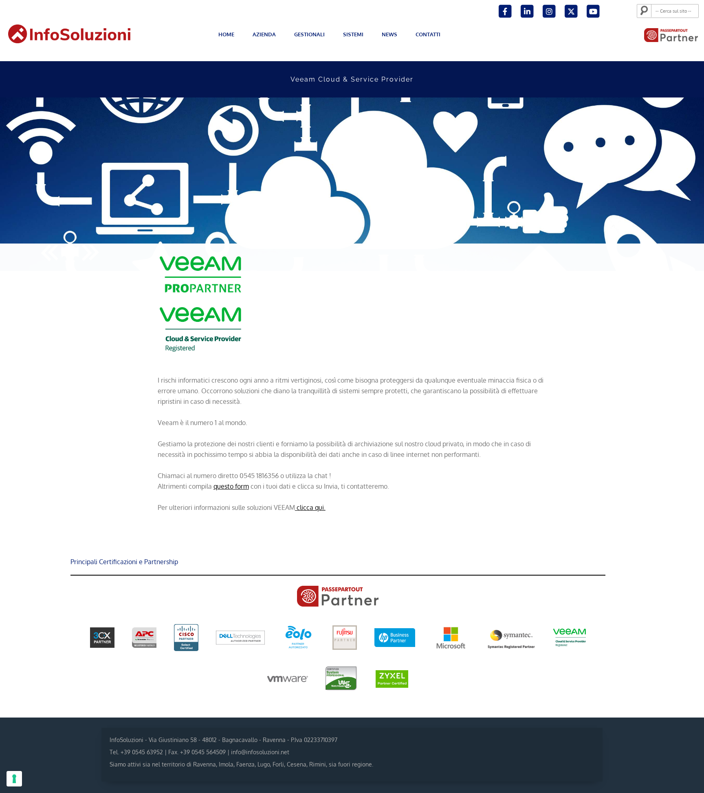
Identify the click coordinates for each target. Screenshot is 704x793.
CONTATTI (428, 34)
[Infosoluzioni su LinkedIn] (528, 10)
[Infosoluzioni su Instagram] (550, 10)
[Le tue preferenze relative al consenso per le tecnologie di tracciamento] (14, 778)
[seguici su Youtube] (593, 10)
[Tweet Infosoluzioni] (572, 10)
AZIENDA (264, 34)
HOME (226, 34)
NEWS (389, 34)
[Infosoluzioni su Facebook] (506, 10)
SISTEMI (353, 34)
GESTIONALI (309, 34)
